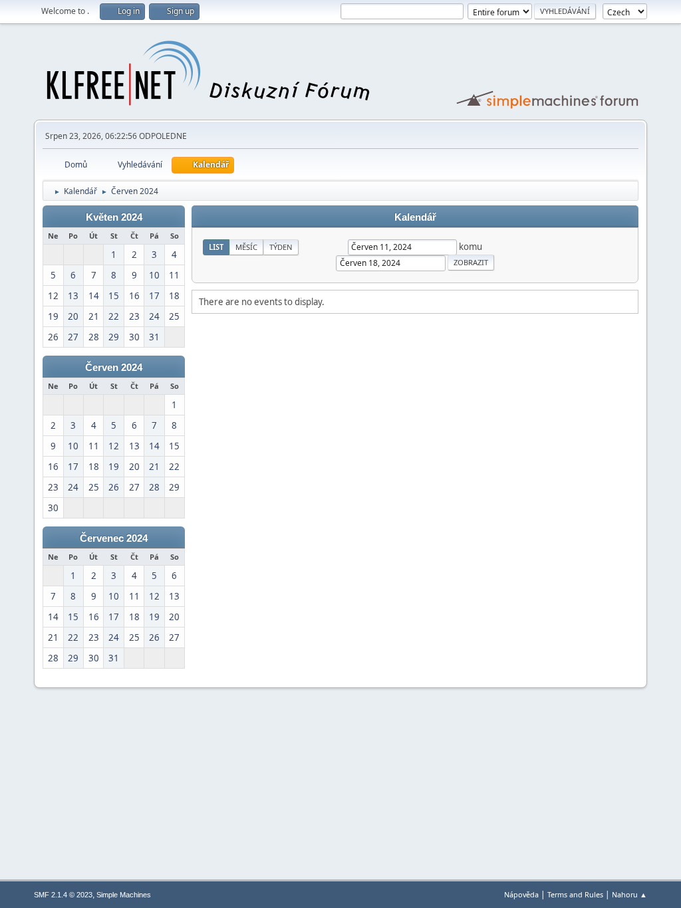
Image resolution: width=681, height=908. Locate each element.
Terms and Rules (575, 894)
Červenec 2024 (114, 538)
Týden (281, 247)
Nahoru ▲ (629, 894)
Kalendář (415, 217)
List (216, 247)
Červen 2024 (113, 367)
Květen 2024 (114, 217)
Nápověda (521, 894)
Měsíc (246, 247)
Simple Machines (123, 895)
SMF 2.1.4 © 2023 (63, 895)
